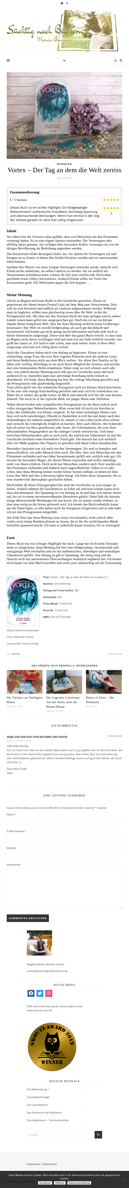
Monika (16, 653)
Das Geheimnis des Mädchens (44, 1112)
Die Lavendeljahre (37, 1104)
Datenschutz (50, 1164)
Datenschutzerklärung (79, 1183)
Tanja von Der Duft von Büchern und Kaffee (37, 737)
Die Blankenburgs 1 (38, 1089)
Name (11, 814)
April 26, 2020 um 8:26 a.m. (19, 740)
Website (11, 848)
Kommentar (13, 864)
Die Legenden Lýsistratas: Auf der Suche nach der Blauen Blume (63, 702)
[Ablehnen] (124, 1179)
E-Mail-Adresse (16, 831)
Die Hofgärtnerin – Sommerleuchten (48, 1120)
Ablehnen (59, 1183)
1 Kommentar (114, 654)
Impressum (33, 1164)
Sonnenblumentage (38, 1097)
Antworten (115, 736)
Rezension (64, 164)
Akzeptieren (45, 1183)
